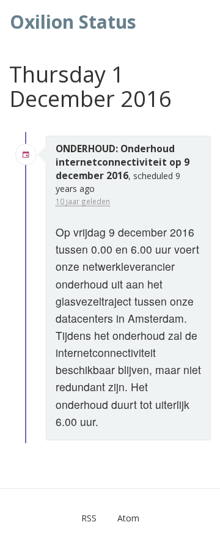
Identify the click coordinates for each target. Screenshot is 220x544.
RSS (89, 518)
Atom (128, 518)
